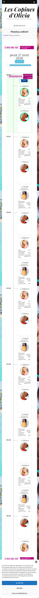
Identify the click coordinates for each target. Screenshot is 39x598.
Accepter (19, 583)
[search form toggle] (34, 2)
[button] (36, 562)
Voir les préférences (19, 593)
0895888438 (15, 76)
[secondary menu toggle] (4, 2)
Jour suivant (19, 61)
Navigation (20, 26)
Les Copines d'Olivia (19, 12)
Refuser (19, 588)
